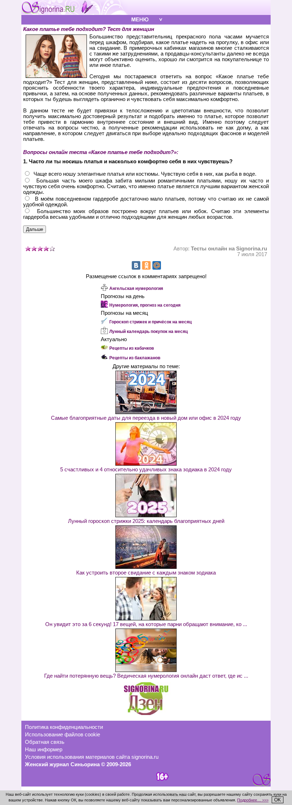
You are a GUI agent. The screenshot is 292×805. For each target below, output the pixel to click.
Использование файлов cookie (62, 734)
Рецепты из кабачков (131, 348)
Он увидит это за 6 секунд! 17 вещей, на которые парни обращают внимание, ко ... (146, 624)
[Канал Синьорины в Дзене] (146, 713)
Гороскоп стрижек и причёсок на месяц (150, 321)
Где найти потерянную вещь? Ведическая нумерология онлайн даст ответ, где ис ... (146, 676)
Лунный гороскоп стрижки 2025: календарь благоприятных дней (146, 521)
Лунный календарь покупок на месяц (148, 331)
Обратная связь (44, 742)
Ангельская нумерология (136, 288)
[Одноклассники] (146, 265)
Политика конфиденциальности (64, 727)
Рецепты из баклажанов (134, 357)
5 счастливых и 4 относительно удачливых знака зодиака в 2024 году (146, 469)
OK (277, 800)
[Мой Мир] (156, 265)
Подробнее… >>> (252, 800)
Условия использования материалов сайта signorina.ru (91, 757)
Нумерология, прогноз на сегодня (145, 305)
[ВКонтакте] (136, 265)
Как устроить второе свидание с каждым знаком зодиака (146, 573)
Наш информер (43, 749)
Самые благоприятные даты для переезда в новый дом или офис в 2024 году (146, 418)
